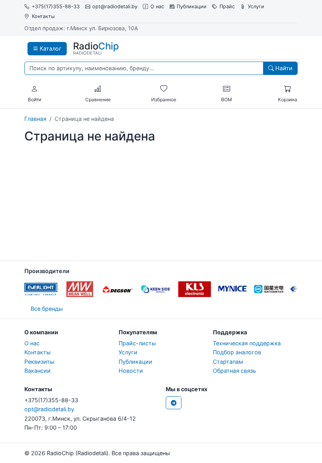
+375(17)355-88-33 (56, 6)
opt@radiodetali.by (114, 6)
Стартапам (228, 361)
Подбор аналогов (237, 352)
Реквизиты (39, 361)
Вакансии (37, 370)
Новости (131, 370)
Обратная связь (234, 370)
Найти (283, 68)
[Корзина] (287, 89)
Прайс (227, 6)
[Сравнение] (98, 89)
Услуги (256, 6)
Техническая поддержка (247, 343)
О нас (157, 6)
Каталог (50, 48)
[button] (34, 89)
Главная (35, 118)
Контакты (43, 16)
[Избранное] (164, 89)
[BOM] (227, 89)
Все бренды (47, 308)
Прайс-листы (137, 343)
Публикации (192, 6)
